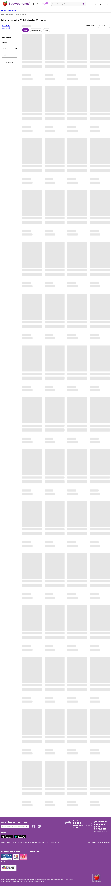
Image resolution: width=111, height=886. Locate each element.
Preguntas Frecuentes (38, 842)
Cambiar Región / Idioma (100, 842)
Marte (46, 30)
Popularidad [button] (102, 26)
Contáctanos (54, 842)
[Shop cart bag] (108, 4)
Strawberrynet (36, 30)
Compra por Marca (8, 11)
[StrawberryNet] (15, 4)
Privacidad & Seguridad (8, 879)
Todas (25, 30)
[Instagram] (39, 826)
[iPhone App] (7, 838)
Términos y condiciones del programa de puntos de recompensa (53, 879)
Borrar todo (9, 62)
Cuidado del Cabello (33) (6, 27)
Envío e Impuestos (7, 842)
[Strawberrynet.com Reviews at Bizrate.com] (6, 859)
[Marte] (42, 4)
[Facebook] (33, 826)
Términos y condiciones (24, 879)
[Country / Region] (96, 4)
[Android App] (20, 838)
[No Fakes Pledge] (23, 859)
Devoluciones (22, 842)
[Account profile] (104, 4)
